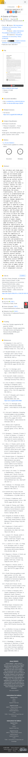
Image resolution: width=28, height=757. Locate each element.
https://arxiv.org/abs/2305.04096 (13, 400)
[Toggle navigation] (25, 2)
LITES (14, 712)
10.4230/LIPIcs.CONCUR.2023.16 (15, 101)
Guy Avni (13, 19)
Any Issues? (25, 750)
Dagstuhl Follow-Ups (14, 702)
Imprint (9, 750)
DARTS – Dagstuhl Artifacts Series (14, 707)
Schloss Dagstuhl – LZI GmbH (18, 747)
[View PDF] (14, 67)
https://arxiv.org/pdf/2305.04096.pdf (12, 114)
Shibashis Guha (17, 20)
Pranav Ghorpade (6, 20)
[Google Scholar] (24, 348)
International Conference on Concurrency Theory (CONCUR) (12, 36)
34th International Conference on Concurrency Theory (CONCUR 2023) (12, 27)
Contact (19, 750)
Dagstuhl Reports (14, 708)
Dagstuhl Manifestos (14, 710)
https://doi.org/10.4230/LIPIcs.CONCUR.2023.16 (15, 293)
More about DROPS (13, 690)
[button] (19, 12)
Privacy (14, 750)
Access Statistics (9, 143)
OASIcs (14, 701)
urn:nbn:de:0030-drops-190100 (15, 103)
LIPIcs (14, 699)
